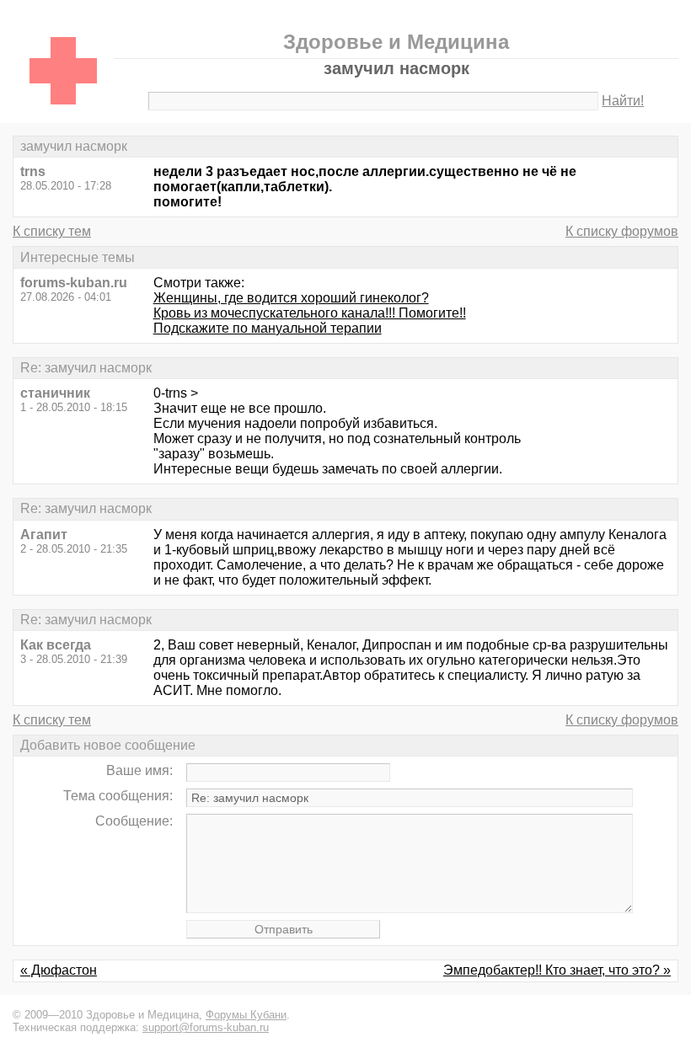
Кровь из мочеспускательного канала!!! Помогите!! (309, 313)
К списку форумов (621, 231)
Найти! (623, 101)
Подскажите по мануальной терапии (267, 328)
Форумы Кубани (246, 1014)
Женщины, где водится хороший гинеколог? (291, 298)
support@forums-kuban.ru (205, 1027)
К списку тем (52, 231)
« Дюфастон (58, 970)
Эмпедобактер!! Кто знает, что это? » (557, 970)
